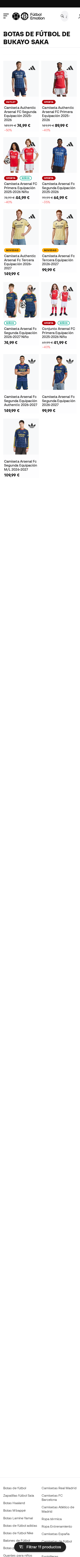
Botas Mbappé (14, 1510)
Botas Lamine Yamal (18, 1518)
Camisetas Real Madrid (59, 1488)
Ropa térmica (52, 1519)
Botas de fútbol (14, 1488)
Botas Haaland (14, 1503)
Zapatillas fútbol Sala (18, 1495)
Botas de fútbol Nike (18, 1533)
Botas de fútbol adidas (20, 1525)
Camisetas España (56, 1534)
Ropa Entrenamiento (57, 1526)
